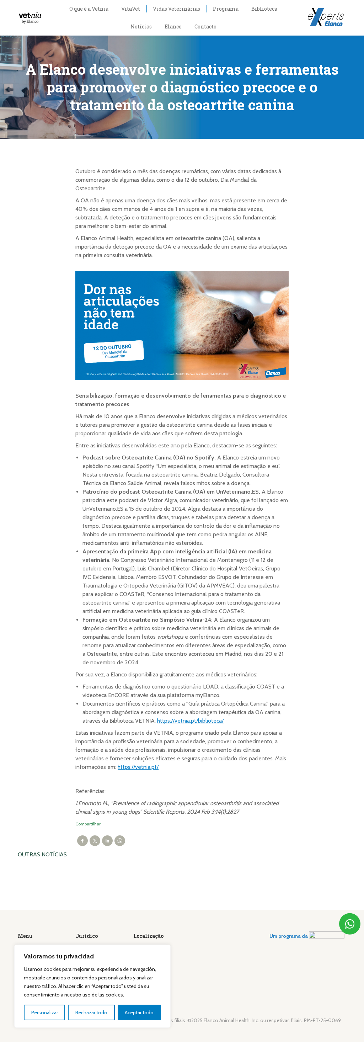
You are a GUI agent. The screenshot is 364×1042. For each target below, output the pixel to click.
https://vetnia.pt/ (138, 767)
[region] (92, 986)
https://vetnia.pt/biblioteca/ (190, 720)
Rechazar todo (91, 1012)
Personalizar (44, 1012)
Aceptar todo (139, 1012)
